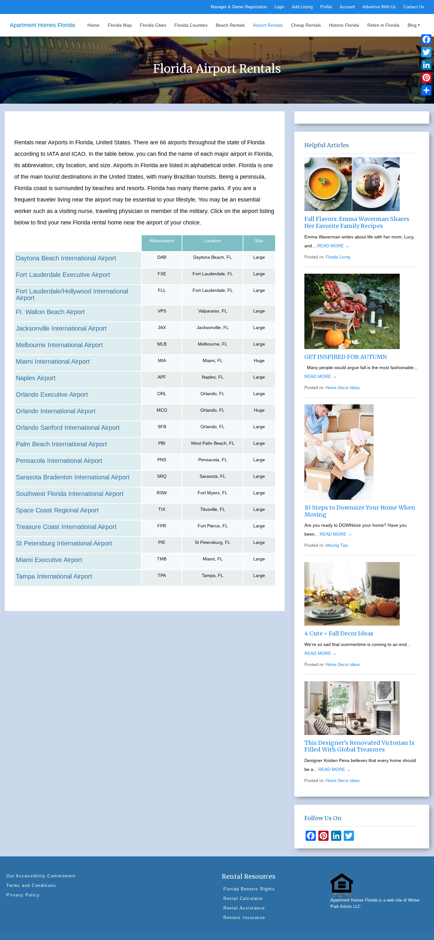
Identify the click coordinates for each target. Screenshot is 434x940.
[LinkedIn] (426, 64)
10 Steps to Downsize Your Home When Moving (359, 511)
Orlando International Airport (56, 411)
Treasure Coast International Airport (66, 526)
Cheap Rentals (306, 25)
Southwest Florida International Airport (70, 493)
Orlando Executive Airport (52, 394)
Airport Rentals (268, 25)
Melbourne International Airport (59, 344)
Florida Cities (153, 25)
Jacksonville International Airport (61, 328)
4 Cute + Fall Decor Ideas (338, 633)
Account (347, 7)
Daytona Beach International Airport (66, 258)
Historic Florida (344, 25)
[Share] (426, 90)
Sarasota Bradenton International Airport (73, 477)
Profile (326, 7)
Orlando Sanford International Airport (68, 427)
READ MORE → (333, 245)
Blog (412, 25)
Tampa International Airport (54, 576)
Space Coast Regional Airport (57, 510)
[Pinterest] (426, 77)
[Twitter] (426, 52)
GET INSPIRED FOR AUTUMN (345, 356)
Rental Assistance (244, 908)
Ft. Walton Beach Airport (50, 311)
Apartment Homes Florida (42, 25)
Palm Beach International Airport (61, 444)
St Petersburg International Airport (64, 543)
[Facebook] (426, 39)
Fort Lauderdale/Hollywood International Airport (72, 294)
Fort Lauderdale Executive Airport (63, 274)
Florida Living (338, 257)
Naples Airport (36, 377)
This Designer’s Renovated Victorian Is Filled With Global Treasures (359, 746)
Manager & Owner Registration (239, 7)
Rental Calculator (243, 898)
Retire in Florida (383, 25)
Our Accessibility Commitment (41, 876)
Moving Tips (337, 545)
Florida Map (120, 25)
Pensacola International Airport (59, 460)
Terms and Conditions (31, 885)
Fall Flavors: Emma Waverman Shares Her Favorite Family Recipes (356, 222)
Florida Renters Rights (249, 889)
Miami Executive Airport (49, 559)
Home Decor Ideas (343, 388)
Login (279, 7)
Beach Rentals (230, 25)
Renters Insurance (244, 917)
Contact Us (413, 7)
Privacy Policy (23, 895)
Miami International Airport (53, 361)
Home (93, 25)
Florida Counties (190, 25)
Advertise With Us (379, 7)
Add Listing (302, 7)
